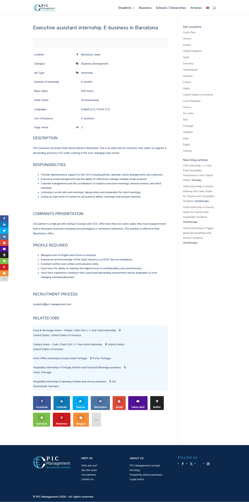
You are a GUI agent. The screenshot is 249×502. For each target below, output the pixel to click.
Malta (186, 88)
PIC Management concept (145, 465)
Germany (188, 63)
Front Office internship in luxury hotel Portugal (60, 358)
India (185, 138)
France (187, 82)
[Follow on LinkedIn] (199, 464)
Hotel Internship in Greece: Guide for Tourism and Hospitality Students (198, 212)
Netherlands (190, 70)
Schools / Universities (171, 8)
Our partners (88, 475)
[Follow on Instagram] (208, 464)
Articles (196, 8)
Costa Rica (189, 32)
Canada (187, 151)
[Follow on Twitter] (191, 464)
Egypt (186, 144)
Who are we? (89, 465)
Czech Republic (192, 101)
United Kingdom (192, 51)
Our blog (135, 470)
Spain (186, 57)
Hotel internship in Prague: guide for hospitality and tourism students (198, 233)
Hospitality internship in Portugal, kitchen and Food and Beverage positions (77, 367)
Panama (187, 76)
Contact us (87, 479)
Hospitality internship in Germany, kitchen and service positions (69, 381)
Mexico (187, 38)
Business (145, 8)
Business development (94, 64)
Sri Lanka (188, 113)
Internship (87, 73)
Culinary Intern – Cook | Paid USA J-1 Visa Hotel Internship (67, 344)
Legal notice (137, 479)
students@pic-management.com (52, 304)
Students (124, 8)
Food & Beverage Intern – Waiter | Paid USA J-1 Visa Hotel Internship (74, 330)
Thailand (188, 132)
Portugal (188, 126)
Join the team (89, 470)
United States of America (198, 95)
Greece (187, 107)
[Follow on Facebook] (182, 464)
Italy (185, 119)
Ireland (187, 45)
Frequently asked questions (146, 475)
